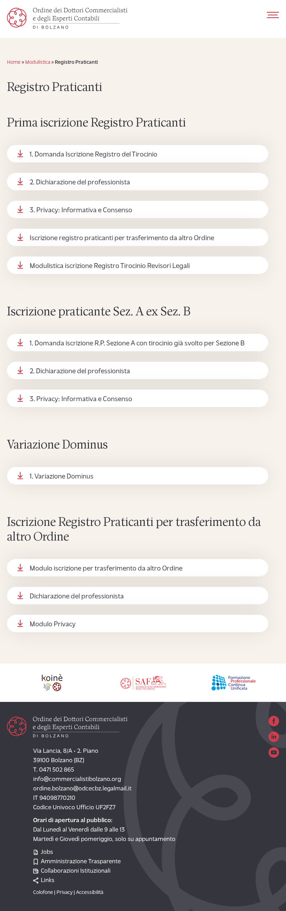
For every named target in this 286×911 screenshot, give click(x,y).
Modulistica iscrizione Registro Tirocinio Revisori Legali (110, 266)
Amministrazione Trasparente (81, 862)
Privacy (65, 892)
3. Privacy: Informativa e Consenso (81, 210)
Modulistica (37, 62)
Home (14, 62)
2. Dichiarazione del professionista (80, 182)
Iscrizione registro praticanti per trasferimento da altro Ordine (122, 238)
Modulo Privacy (53, 624)
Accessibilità (89, 892)
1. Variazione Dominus (61, 476)
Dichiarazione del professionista (77, 596)
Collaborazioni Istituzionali (76, 871)
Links (47, 881)
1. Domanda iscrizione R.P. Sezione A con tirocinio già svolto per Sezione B (137, 343)
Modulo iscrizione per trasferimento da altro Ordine (106, 568)
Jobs (47, 852)
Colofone (43, 892)
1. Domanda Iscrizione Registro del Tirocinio (93, 154)
